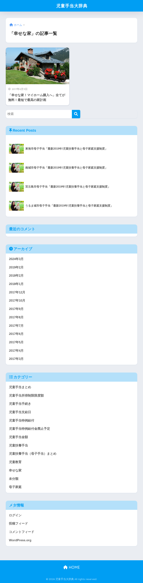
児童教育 (15, 462)
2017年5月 (16, 342)
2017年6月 (16, 334)
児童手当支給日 (20, 412)
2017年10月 (17, 300)
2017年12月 (17, 292)
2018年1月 (16, 284)
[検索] (76, 114)
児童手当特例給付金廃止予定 (29, 428)
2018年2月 (16, 275)
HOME (74, 567)
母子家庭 (15, 487)
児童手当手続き (20, 403)
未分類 (13, 479)
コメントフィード (21, 532)
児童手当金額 (18, 437)
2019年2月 (16, 267)
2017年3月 (16, 359)
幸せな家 (15, 470)
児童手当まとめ (20, 387)
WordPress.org (20, 540)
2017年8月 (16, 317)
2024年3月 (16, 259)
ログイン (15, 515)
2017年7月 (16, 325)
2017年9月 (16, 309)
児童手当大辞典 (72, 5)
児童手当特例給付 (21, 420)
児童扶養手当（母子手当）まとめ (32, 453)
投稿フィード (18, 523)
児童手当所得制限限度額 (26, 395)
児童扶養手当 (18, 445)
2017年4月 (16, 350)
